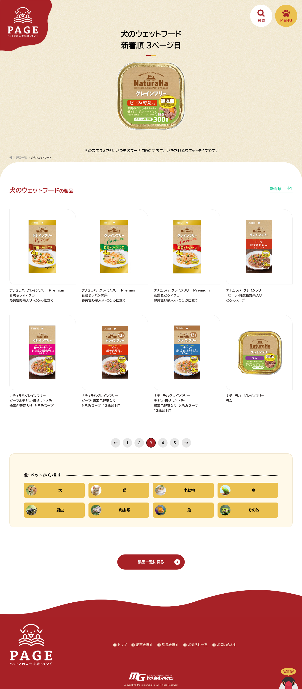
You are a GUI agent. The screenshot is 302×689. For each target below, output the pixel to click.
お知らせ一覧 (198, 645)
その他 (253, 510)
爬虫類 (124, 510)
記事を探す (144, 645)
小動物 (189, 490)
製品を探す (170, 645)
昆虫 (60, 510)
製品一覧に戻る (151, 562)
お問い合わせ (227, 645)
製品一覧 (21, 157)
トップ (122, 645)
